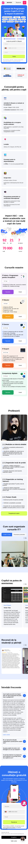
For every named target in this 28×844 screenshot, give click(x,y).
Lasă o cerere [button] (6, 734)
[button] (18, 2)
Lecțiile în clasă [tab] (6, 534)
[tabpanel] (14, 554)
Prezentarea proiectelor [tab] (19, 534)
